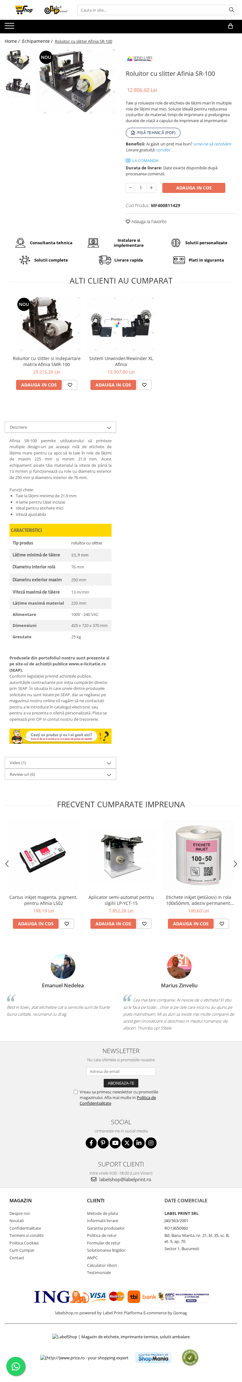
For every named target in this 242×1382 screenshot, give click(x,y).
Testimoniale (99, 1272)
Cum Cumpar (21, 1250)
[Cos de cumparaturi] (230, 26)
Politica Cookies (24, 1243)
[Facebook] (91, 1142)
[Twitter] (127, 1142)
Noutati (16, 1220)
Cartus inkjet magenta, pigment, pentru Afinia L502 (43, 900)
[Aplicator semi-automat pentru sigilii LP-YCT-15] (121, 855)
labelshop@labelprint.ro (124, 1179)
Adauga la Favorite (148, 221)
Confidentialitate (25, 1228)
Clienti (96, 1200)
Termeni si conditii (26, 1235)
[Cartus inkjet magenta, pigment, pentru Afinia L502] (43, 855)
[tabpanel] (75, 81)
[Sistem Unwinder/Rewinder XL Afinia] (121, 324)
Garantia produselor (106, 1228)
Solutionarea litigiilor (106, 1250)
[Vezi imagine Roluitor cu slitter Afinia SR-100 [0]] (18, 59)
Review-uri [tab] (22, 774)
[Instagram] (151, 1142)
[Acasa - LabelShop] (36, 10)
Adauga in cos (194, 188)
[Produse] (10, 27)
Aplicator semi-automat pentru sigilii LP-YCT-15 (121, 900)
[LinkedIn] (139, 1142)
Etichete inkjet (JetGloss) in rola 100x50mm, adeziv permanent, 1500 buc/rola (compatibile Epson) (198, 900)
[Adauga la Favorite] (70, 385)
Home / (13, 41)
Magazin (20, 1200)
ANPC (92, 1258)
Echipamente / (38, 41)
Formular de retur (103, 1243)
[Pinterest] (103, 1142)
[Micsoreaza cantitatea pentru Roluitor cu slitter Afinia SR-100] (130, 188)
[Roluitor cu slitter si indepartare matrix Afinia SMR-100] (47, 324)
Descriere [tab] (18, 427)
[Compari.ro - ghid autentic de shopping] (190, 1357)
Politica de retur (102, 1235)
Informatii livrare (102, 1220)
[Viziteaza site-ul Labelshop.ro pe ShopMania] (153, 1357)
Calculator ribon (102, 1265)
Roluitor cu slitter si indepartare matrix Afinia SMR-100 (47, 361)
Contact (16, 1258)
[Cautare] (231, 10)
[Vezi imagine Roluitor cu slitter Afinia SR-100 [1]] (18, 86)
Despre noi (19, 1213)
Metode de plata (102, 1213)
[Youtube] (115, 1142)
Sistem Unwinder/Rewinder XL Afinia (121, 361)
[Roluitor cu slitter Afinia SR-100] (75, 81)
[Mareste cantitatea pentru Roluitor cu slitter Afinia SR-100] (151, 188)
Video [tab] (18, 762)
